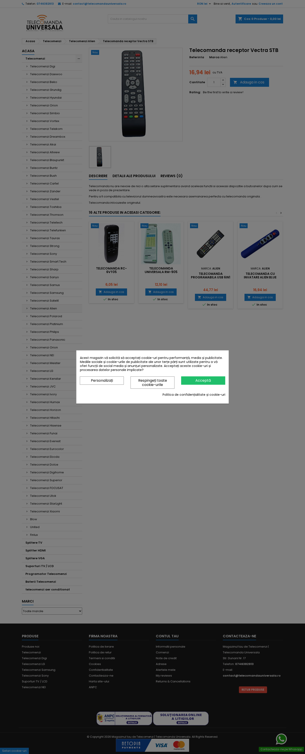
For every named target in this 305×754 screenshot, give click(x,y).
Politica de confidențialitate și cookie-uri (194, 395)
